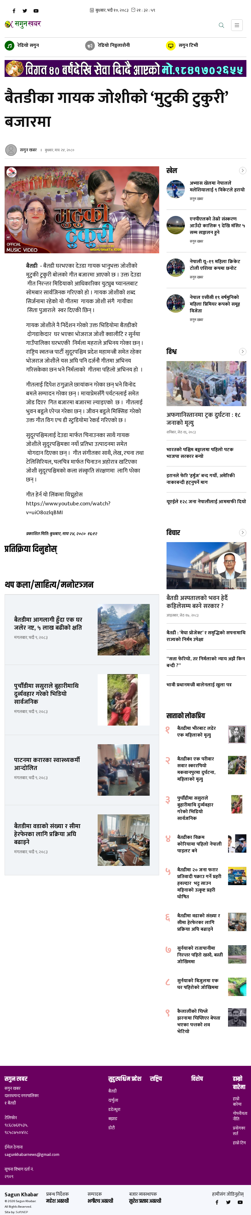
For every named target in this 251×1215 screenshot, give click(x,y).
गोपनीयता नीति (239, 1116)
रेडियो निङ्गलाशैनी (113, 45)
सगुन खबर (28, 150)
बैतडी (112, 1091)
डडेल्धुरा (114, 1109)
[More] (242, 170)
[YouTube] (35, 11)
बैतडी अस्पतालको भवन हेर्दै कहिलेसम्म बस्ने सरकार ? (197, 602)
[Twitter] (24, 11)
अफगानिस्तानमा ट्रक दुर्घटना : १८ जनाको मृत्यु (204, 419)
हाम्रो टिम (239, 1143)
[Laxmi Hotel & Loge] (125, 68)
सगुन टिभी (188, 45)
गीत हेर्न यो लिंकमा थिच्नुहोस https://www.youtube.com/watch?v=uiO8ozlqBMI (68, 503)
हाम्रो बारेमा (237, 1101)
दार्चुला (113, 1100)
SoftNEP (22, 1212)
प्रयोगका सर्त (239, 1131)
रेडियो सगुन (27, 45)
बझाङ (113, 1119)
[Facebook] (13, 11)
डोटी (111, 1128)
